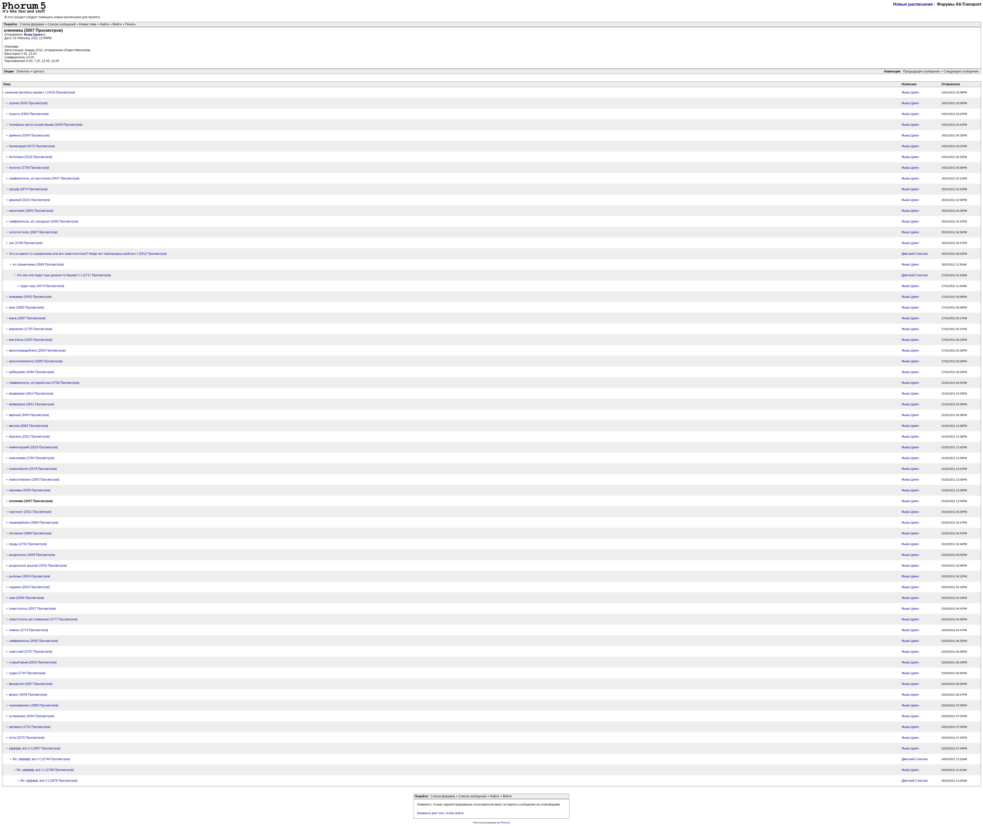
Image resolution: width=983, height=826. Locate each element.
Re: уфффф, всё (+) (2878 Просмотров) (49, 780)
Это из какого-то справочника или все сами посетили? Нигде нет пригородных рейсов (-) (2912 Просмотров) (88, 254)
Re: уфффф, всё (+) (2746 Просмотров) (41, 759)
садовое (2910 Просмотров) (29, 587)
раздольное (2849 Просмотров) (32, 555)
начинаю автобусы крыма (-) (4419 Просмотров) (40, 92)
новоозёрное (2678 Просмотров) (33, 469)
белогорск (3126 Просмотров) (30, 157)
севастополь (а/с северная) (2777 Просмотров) (43, 619)
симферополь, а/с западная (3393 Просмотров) (43, 221)
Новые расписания (913, 4)
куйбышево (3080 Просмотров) (31, 372)
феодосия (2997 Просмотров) (30, 684)
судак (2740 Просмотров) (27, 673)
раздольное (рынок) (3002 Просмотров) (38, 565)
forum (481, 822)
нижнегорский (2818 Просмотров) (33, 447)
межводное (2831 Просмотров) (31, 404)
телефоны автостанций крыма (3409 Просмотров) (45, 124)
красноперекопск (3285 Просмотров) (35, 361)
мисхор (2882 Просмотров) (28, 426)
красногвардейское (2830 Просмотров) (37, 350)
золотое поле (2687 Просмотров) (33, 232)
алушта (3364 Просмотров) (29, 114)
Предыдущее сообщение (921, 71)
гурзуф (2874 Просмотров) (28, 189)
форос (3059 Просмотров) (28, 694)
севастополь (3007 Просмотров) (32, 608)
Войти (117, 24)
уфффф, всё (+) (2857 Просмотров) (34, 748)
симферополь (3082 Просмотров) (33, 641)
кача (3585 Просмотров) (26, 307)
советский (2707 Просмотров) (30, 651)
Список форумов (32, 24)
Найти (104, 24)
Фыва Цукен (33, 34)
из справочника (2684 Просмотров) (38, 264)
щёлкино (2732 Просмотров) (29, 727)
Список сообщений (62, 24)
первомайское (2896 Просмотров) (33, 522)
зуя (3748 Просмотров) (25, 243)
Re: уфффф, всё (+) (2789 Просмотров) (45, 770)
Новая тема (87, 24)
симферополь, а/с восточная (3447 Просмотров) (44, 178)
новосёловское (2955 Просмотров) (34, 479)
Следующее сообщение (961, 71)
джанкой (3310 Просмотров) (29, 200)
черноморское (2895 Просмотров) (33, 705)
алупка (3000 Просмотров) (28, 103)
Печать (130, 24)
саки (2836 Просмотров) (26, 598)
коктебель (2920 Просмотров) (30, 340)
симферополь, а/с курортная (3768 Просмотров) (44, 383)
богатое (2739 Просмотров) (29, 168)
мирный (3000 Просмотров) (29, 415)
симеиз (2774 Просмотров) (28, 630)
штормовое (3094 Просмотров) (31, 716)
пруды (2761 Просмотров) (28, 544)
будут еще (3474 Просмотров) (42, 286)
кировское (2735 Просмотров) (30, 329)
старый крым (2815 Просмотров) (33, 662)
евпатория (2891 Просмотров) (31, 211)
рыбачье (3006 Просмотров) (29, 576)
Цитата (39, 71)
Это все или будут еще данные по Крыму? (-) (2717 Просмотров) (64, 275)
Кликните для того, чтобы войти (440, 813)
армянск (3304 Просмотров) (29, 135)
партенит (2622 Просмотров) (30, 512)
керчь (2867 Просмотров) (27, 318)
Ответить (23, 71)
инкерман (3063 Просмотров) (30, 297)
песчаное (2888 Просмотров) (30, 533)
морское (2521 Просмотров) (29, 436)
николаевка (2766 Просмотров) (31, 458)
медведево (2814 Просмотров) (31, 393)
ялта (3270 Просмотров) (27, 737)
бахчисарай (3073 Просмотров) (32, 146)
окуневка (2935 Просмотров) (29, 490)
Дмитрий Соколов (914, 254)
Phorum (505, 822)
